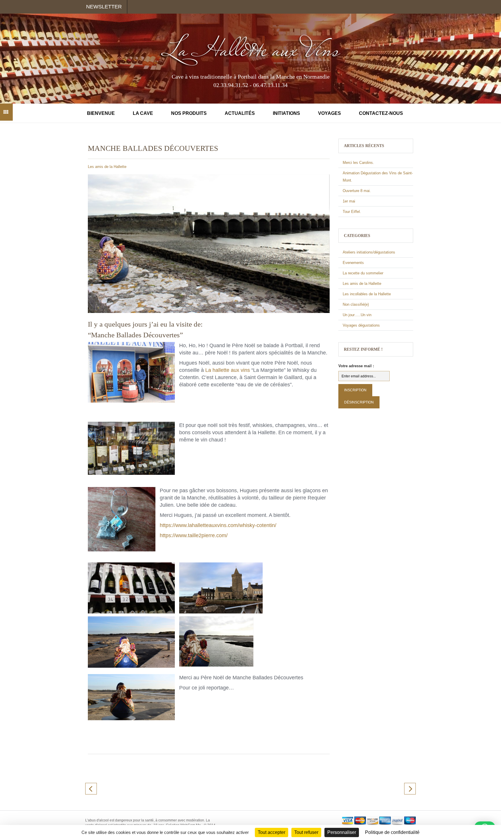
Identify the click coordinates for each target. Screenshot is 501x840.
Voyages (329, 113)
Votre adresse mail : (356, 366)
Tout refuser (306, 832)
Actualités (240, 113)
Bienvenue (101, 113)
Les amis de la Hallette (107, 166)
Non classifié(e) (356, 304)
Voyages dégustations (361, 325)
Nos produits (189, 113)
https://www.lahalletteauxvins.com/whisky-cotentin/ (218, 525)
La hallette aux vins (227, 370)
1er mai (349, 201)
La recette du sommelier (363, 273)
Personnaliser (341, 832)
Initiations (286, 113)
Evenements (353, 262)
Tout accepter (271, 832)
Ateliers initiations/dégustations (369, 252)
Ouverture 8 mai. (357, 191)
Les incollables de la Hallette (367, 294)
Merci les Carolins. (358, 162)
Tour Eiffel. (352, 211)
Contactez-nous (381, 113)
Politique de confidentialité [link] (392, 832)
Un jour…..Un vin (357, 315)
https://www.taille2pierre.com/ (194, 535)
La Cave (143, 113)
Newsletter (104, 7)
